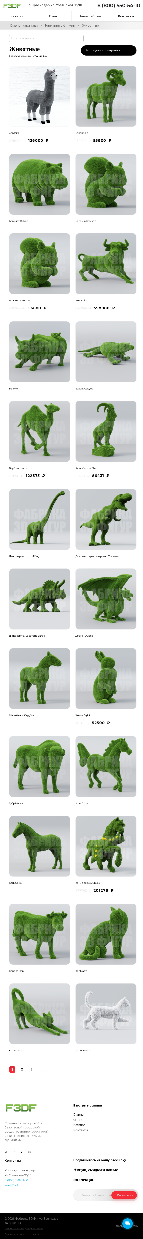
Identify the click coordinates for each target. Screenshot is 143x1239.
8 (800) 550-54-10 (16, 1180)
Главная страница (24, 25)
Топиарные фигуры (60, 25)
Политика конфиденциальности (24, 1228)
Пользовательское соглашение (23, 1234)
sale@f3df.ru (13, 1185)
